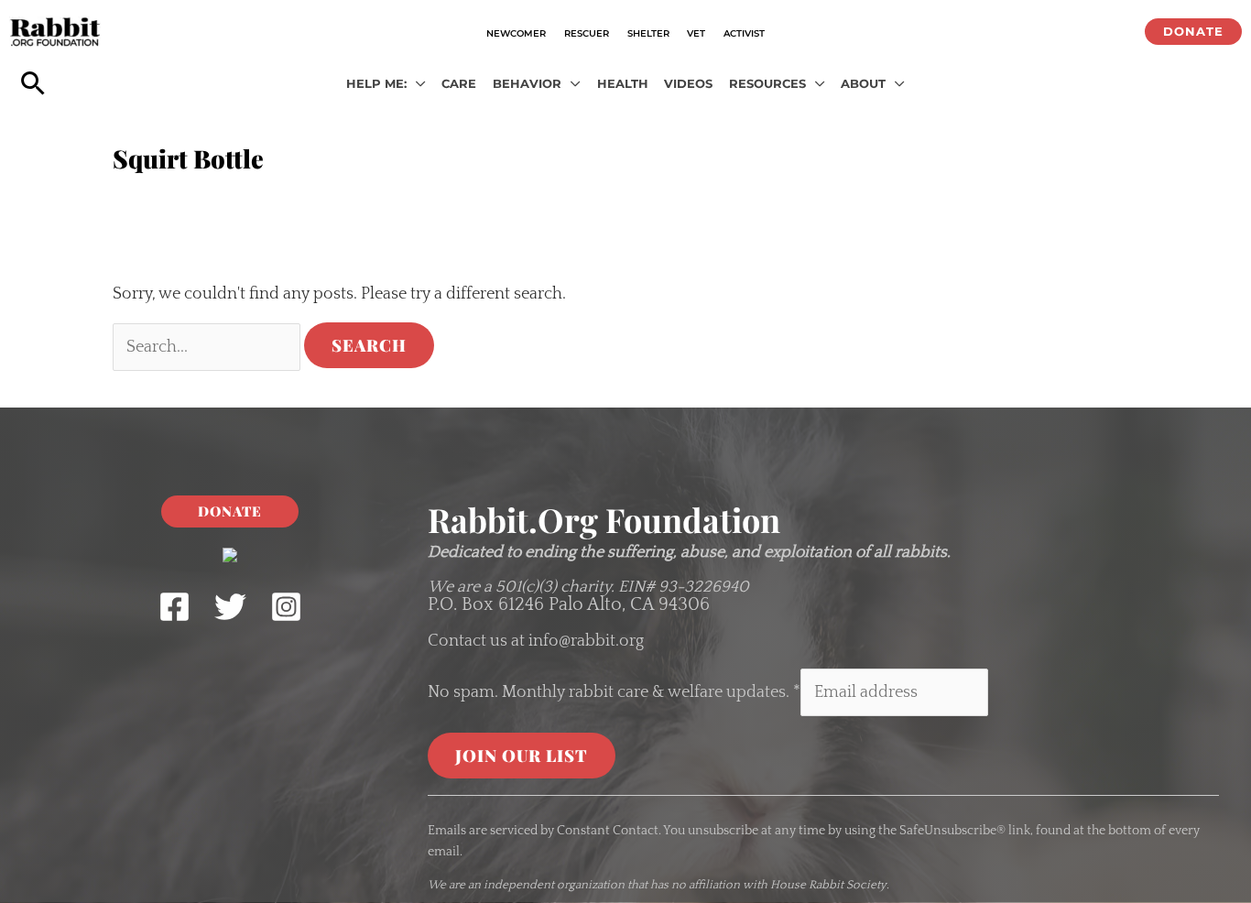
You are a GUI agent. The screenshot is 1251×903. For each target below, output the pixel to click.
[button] (1193, 31)
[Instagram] (286, 607)
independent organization (554, 884)
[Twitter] (230, 607)
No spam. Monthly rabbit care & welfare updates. (614, 692)
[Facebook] (174, 607)
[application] (416, 84)
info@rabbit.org (586, 641)
